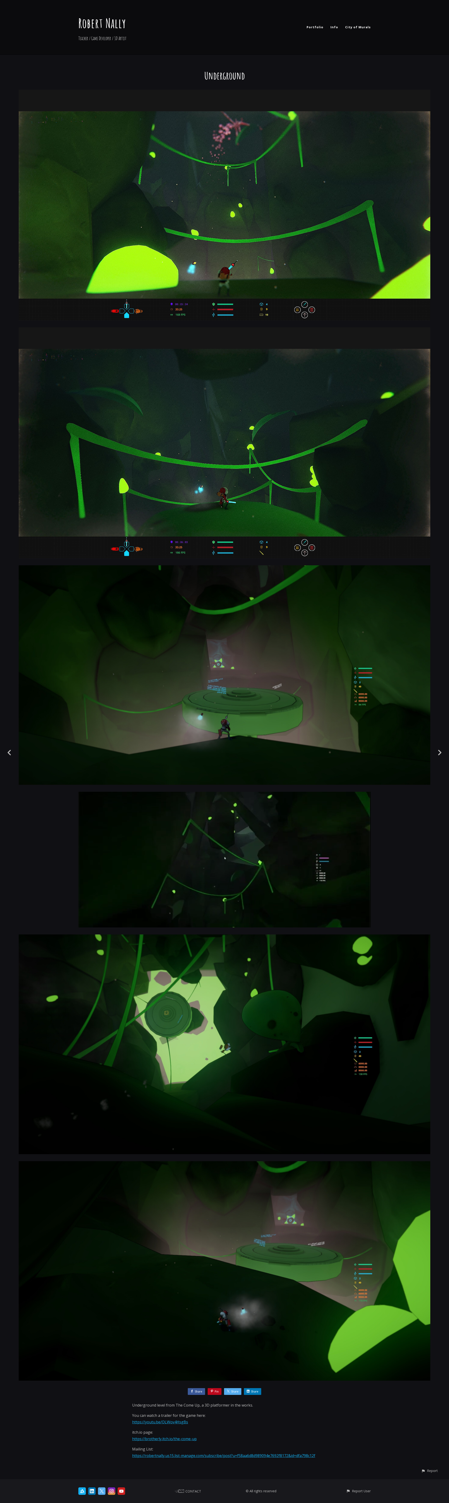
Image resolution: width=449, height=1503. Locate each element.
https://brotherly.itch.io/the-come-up (164, 1438)
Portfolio (315, 27)
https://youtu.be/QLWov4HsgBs (160, 1422)
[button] (429, 1470)
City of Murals (358, 27)
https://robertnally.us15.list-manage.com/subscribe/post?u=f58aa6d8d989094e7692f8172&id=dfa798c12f (223, 1455)
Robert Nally (102, 23)
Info (334, 27)
